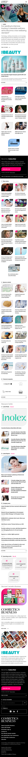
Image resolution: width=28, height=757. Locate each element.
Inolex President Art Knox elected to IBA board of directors (13, 507)
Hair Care (25, 215)
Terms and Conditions (6, 754)
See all (11, 406)
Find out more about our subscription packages (12, 176)
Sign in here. (12, 172)
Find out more (4, 47)
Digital (12, 230)
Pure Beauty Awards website (8, 733)
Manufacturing (24, 230)
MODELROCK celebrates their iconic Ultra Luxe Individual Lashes (13, 519)
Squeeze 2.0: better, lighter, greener (10, 534)
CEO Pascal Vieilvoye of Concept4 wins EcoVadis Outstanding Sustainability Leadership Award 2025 (13, 539)
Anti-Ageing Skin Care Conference (10, 735)
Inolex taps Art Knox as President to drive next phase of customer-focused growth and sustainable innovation (13, 546)
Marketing (11, 184)
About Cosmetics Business (8, 725)
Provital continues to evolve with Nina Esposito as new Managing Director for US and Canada (13, 529)
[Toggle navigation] (26, 2)
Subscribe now (6, 169)
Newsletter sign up (6, 729)
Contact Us (4, 731)
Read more (3, 628)
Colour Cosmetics (24, 199)
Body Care (11, 215)
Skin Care (11, 199)
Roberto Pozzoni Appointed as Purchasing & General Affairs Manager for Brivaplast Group (12, 513)
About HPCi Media (5, 727)
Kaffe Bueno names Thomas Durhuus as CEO (12, 524)
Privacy (14, 754)
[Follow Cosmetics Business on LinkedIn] (14, 711)
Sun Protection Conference (8, 737)
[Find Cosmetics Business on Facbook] (17, 711)
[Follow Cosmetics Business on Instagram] (11, 711)
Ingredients (24, 184)
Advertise (3, 739)
